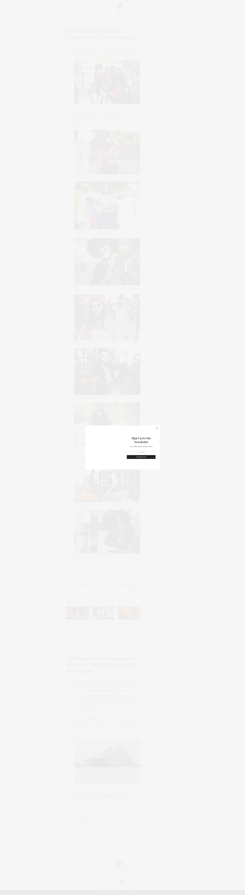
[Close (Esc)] (157, 428)
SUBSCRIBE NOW (141, 457)
